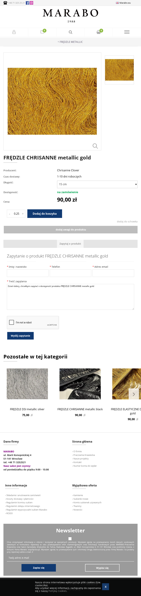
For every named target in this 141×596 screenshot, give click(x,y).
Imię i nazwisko (17, 266)
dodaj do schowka (127, 221)
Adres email (101, 266)
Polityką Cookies (57, 591)
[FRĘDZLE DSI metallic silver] (27, 384)
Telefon (56, 266)
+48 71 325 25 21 (16, 2)
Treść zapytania (18, 281)
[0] (42, 32)
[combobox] (97, 184)
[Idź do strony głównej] (70, 22)
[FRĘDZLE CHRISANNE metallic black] (80, 384)
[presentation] (70, 244)
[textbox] (96, 184)
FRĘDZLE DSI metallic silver (27, 409)
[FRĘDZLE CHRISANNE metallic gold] (52, 149)
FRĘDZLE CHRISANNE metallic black (80, 409)
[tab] (70, 244)
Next (134, 394)
